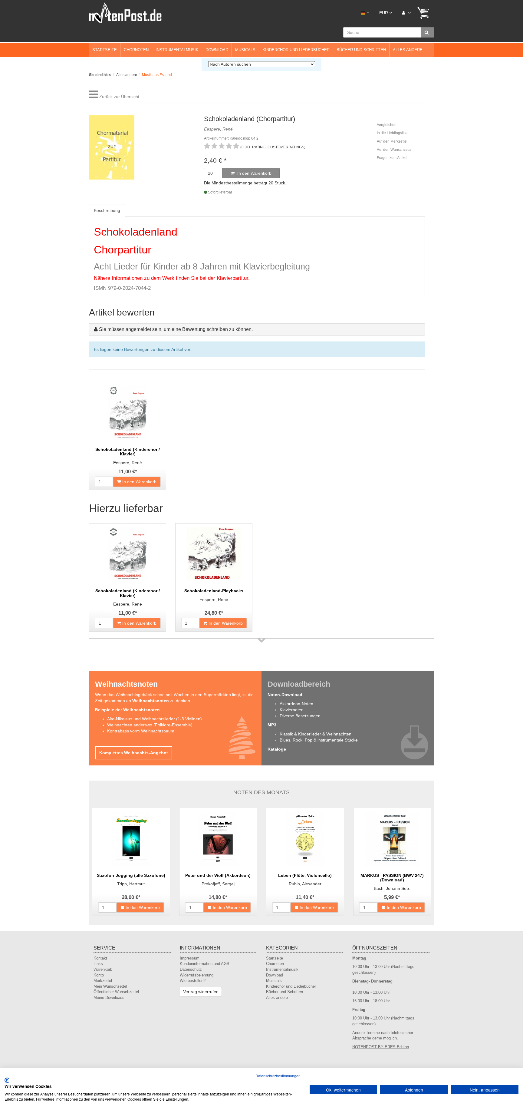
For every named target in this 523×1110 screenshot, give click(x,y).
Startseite (104, 50)
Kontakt (100, 958)
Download (217, 50)
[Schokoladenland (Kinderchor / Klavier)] (127, 412)
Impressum (189, 958)
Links (98, 963)
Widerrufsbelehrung (196, 975)
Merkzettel (103, 980)
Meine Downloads (109, 997)
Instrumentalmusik (177, 50)
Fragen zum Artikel (392, 158)
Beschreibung (107, 210)
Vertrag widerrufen (201, 991)
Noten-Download (285, 694)
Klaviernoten (292, 709)
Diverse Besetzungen (300, 715)
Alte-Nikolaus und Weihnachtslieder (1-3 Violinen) (154, 718)
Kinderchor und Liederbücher (296, 50)
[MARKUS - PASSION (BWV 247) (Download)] (392, 838)
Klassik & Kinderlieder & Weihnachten (315, 734)
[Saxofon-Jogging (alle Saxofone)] (131, 838)
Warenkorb (103, 969)
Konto (99, 975)
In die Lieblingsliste (393, 133)
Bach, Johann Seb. (392, 888)
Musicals (245, 50)
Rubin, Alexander (305, 883)
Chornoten (136, 50)
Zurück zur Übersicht (119, 96)
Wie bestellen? (193, 980)
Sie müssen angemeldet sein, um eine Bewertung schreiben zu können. (176, 329)
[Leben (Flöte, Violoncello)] (305, 838)
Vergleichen (386, 125)
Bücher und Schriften (361, 50)
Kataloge (277, 749)
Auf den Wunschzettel (395, 149)
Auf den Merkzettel (392, 141)
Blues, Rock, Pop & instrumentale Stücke (319, 740)
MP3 (272, 724)
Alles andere (408, 50)
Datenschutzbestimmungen (278, 1075)
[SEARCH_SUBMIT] (427, 32)
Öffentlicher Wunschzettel (116, 991)
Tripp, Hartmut (131, 883)
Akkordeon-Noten (296, 703)
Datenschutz (191, 969)
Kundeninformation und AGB (204, 963)
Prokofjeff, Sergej (218, 883)
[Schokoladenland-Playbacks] (214, 554)
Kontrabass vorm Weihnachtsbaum (140, 730)
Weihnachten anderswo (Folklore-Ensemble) (149, 724)
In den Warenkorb (253, 173)
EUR (384, 12)
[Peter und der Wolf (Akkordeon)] (218, 838)
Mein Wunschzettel (110, 986)
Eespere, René (127, 462)
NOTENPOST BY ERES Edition (380, 1047)
